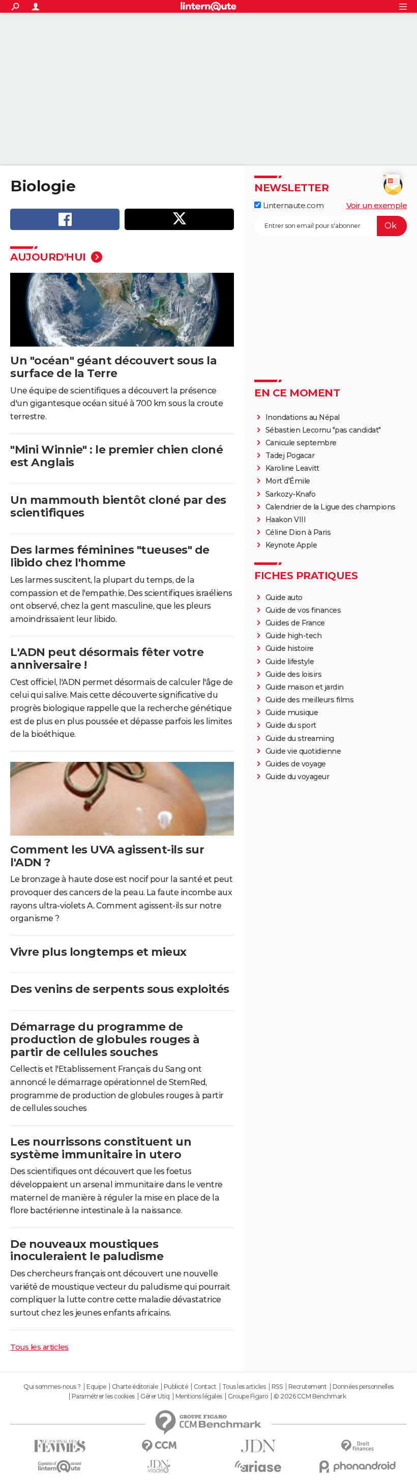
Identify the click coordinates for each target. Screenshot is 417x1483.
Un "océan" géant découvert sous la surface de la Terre (113, 367)
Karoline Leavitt (292, 468)
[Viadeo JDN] (158, 1466)
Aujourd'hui (49, 257)
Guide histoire (289, 648)
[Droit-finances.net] (357, 1446)
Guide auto (284, 597)
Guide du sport (290, 725)
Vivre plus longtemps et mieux (98, 952)
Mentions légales (198, 1396)
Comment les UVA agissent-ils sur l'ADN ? (107, 856)
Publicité (176, 1386)
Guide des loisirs (293, 674)
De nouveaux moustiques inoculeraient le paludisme (86, 1250)
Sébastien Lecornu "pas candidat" (323, 430)
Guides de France (295, 623)
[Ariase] (258, 1466)
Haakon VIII (285, 519)
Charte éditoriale (135, 1386)
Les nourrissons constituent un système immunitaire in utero (100, 1148)
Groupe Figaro (248, 1396)
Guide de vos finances (303, 610)
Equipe (96, 1386)
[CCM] (158, 1446)
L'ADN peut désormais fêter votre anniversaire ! (106, 658)
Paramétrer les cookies (103, 1396)
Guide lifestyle (289, 661)
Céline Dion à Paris (298, 532)
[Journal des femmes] (59, 1446)
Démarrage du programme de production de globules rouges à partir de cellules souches (105, 1039)
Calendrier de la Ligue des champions (330, 506)
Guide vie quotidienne (303, 751)
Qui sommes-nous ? (52, 1386)
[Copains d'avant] (59, 1466)
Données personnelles (363, 1386)
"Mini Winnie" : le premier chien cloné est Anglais (116, 456)
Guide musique (291, 712)
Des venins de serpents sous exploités (119, 989)
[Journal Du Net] (258, 1446)
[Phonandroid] (357, 1466)
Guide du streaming (299, 738)
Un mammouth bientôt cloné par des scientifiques (118, 506)
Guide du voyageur (297, 776)
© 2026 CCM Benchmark (310, 1396)
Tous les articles (39, 1347)
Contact (205, 1386)
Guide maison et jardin (304, 687)
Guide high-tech (293, 635)
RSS (277, 1386)
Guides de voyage (295, 763)
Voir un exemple (376, 205)
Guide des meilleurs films (309, 699)
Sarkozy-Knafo (290, 494)
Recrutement (307, 1386)
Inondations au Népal (302, 417)
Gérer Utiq (154, 1396)
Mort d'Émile (287, 481)
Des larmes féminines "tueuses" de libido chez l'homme (110, 556)
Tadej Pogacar (290, 455)
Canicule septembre (301, 442)
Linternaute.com (292, 205)
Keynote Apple (291, 545)
